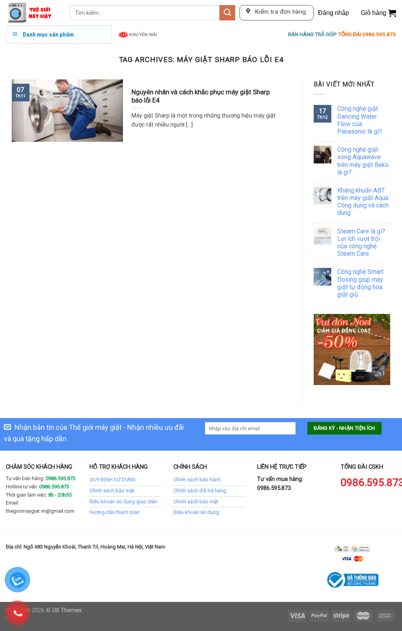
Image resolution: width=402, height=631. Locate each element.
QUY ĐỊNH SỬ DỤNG (112, 479)
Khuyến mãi (143, 34)
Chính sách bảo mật (112, 490)
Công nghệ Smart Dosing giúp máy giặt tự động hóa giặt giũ (360, 283)
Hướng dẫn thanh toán (115, 512)
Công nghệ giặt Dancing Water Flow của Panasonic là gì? (359, 120)
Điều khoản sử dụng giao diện (123, 501)
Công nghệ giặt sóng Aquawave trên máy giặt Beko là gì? (363, 161)
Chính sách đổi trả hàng (200, 490)
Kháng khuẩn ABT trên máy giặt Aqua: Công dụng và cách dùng (363, 202)
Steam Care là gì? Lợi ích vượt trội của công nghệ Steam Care (361, 242)
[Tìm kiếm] (227, 12)
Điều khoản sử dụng (196, 512)
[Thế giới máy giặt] (32, 13)
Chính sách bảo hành (197, 479)
